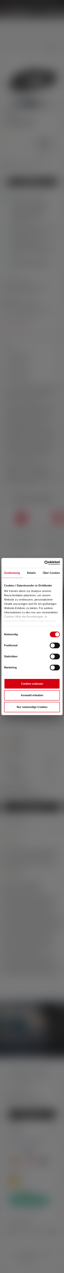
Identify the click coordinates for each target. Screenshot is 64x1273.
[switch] (55, 645)
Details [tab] (31, 572)
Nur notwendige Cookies (32, 706)
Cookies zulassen (32, 683)
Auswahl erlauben (32, 695)
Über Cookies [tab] (51, 572)
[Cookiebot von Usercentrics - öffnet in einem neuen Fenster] (45, 563)
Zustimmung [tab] (12, 572)
